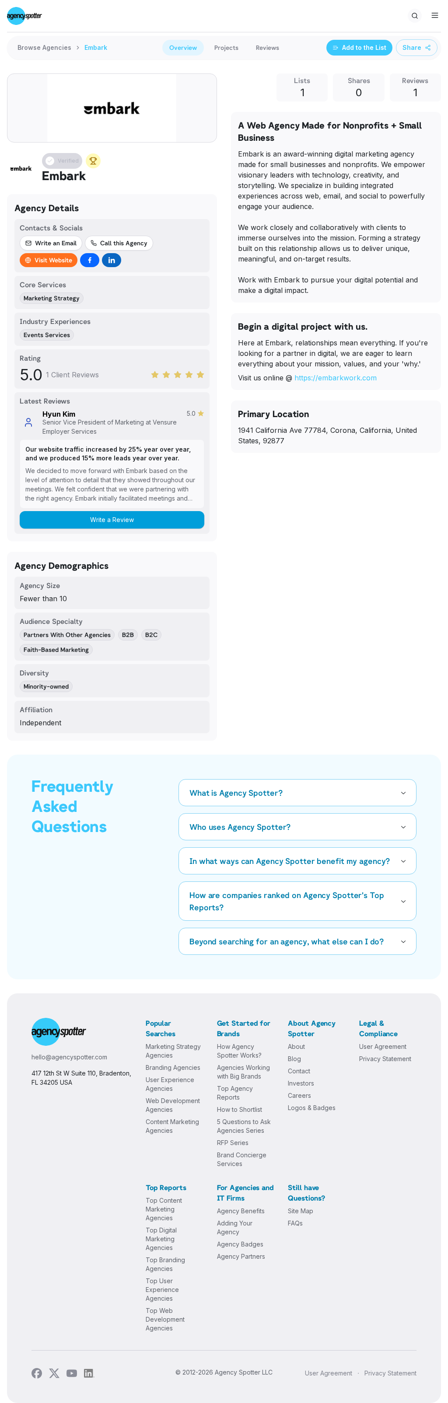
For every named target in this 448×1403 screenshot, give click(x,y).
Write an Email (56, 243)
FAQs (295, 1223)
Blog (294, 1058)
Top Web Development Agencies (165, 1319)
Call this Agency (123, 243)
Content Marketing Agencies (172, 1126)
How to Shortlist (239, 1109)
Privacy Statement (385, 1058)
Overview (183, 47)
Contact (299, 1071)
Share (411, 47)
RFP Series (232, 1142)
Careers (299, 1095)
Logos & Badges (312, 1107)
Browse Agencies (44, 47)
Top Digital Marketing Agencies (161, 1238)
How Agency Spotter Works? (239, 1051)
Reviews (267, 47)
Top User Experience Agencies (162, 1289)
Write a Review (112, 519)
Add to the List (364, 47)
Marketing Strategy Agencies (173, 1051)
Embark (95, 47)
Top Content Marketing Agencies (164, 1209)
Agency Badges (240, 1244)
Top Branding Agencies (165, 1264)
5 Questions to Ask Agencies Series (244, 1126)
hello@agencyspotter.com (69, 1057)
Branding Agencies (173, 1067)
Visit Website (53, 260)
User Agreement (382, 1046)
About (296, 1046)
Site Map (300, 1211)
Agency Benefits (241, 1211)
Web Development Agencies (173, 1105)
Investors (301, 1083)
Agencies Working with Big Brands (243, 1072)
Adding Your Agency (234, 1227)
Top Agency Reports (235, 1093)
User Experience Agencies (170, 1084)
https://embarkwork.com (335, 377)
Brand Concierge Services (241, 1159)
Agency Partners (241, 1256)
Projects (226, 47)
